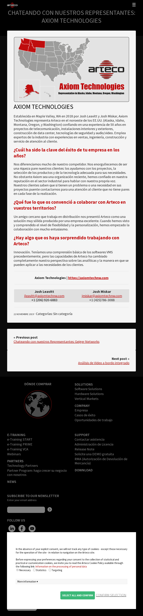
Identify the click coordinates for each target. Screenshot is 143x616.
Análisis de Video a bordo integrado (103, 363)
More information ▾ (27, 581)
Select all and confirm (77, 595)
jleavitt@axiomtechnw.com (44, 295)
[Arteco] (20, 5)
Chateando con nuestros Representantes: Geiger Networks (56, 341)
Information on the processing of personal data (61, 566)
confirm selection (111, 595)
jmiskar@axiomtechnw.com (102, 295)
